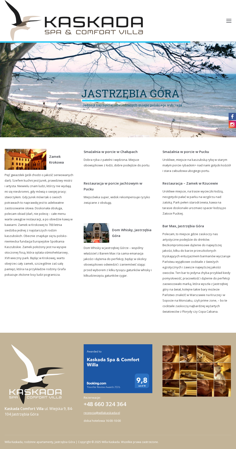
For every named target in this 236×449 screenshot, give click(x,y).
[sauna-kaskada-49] (222, 354)
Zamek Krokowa (56, 159)
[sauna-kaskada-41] (188, 388)
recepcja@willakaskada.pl (102, 413)
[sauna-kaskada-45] (205, 371)
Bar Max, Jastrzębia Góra (183, 226)
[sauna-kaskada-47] (188, 371)
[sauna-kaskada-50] (188, 354)
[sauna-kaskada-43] (222, 371)
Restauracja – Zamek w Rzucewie (190, 183)
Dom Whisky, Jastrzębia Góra (131, 232)
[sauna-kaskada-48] (205, 354)
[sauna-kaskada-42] (205, 388)
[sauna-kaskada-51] (171, 354)
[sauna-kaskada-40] (222, 388)
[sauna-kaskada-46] (171, 371)
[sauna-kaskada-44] (171, 388)
